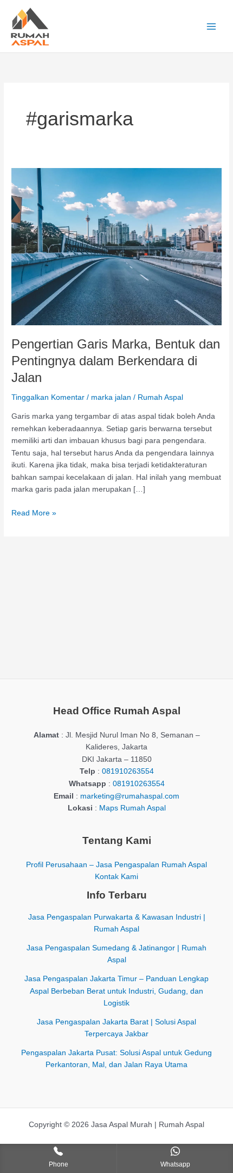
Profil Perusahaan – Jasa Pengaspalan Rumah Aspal (116, 865)
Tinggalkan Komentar (48, 397)
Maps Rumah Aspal (132, 808)
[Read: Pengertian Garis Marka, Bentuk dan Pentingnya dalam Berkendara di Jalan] (116, 246)
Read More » (33, 514)
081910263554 (128, 771)
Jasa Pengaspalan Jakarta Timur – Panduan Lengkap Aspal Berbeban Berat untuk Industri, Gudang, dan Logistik (116, 991)
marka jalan (111, 397)
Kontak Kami (116, 877)
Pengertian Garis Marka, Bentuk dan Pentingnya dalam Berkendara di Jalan (115, 361)
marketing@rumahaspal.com (129, 796)
